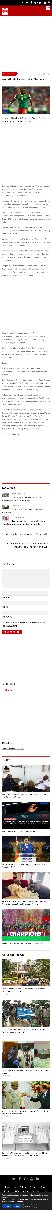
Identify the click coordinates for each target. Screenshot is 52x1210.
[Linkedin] (44, 2)
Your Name (5, 604)
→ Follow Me (7, 697)
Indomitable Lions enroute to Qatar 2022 (24, 541)
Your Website (7, 623)
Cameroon (16, 512)
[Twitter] (26, 2)
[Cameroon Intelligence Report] (5, 14)
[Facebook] (31, 2)
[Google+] (35, 2)
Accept (7, 1206)
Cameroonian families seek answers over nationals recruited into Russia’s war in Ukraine (24, 82)
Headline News (18, 524)
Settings (27, 1206)
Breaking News (18, 501)
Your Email (6, 613)
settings (20, 1202)
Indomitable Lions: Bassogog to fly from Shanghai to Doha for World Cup (28, 552)
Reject (17, 1206)
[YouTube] (40, 2)
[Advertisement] (26, 43)
